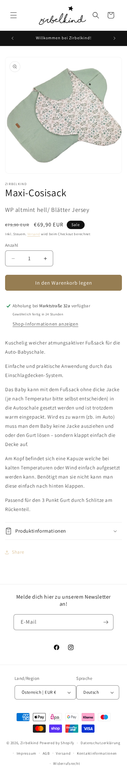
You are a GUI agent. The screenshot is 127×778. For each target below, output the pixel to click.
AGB (46, 753)
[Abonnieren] (105, 622)
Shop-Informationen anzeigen (45, 324)
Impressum (26, 753)
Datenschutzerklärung (101, 742)
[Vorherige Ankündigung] (12, 38)
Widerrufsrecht (66, 763)
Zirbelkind (29, 742)
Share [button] (18, 552)
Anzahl (11, 245)
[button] (13, 15)
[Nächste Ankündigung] (114, 38)
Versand (33, 234)
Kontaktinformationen (97, 753)
